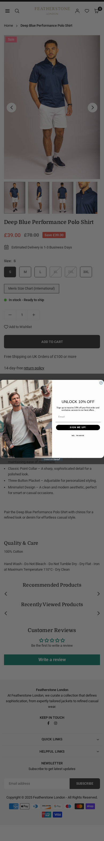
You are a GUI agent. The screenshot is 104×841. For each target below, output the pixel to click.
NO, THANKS (78, 435)
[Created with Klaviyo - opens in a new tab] (52, 459)
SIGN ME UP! (78, 427)
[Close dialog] (101, 382)
